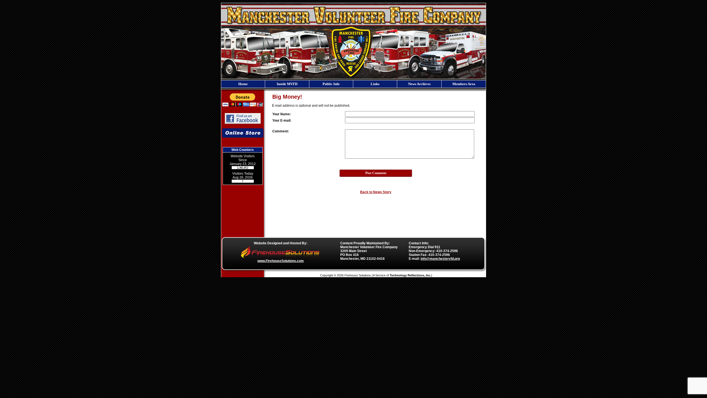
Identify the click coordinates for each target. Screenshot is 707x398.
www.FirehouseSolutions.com (280, 261)
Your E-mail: (281, 120)
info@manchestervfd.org (440, 259)
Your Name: (281, 114)
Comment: (280, 131)
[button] (287, 84)
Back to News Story (375, 192)
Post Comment (375, 173)
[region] (353, 84)
